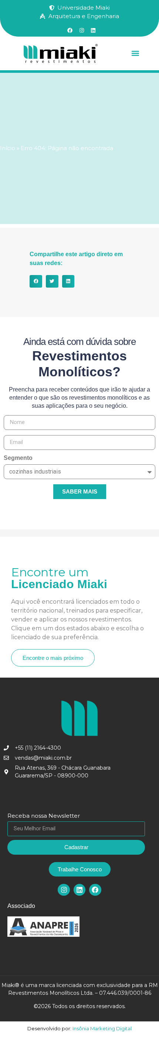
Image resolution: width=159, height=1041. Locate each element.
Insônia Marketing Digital (101, 1028)
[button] (135, 53)
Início (7, 148)
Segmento (18, 458)
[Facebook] (95, 890)
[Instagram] (64, 890)
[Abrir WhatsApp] (140, 1022)
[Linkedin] (79, 890)
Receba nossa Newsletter (43, 816)
